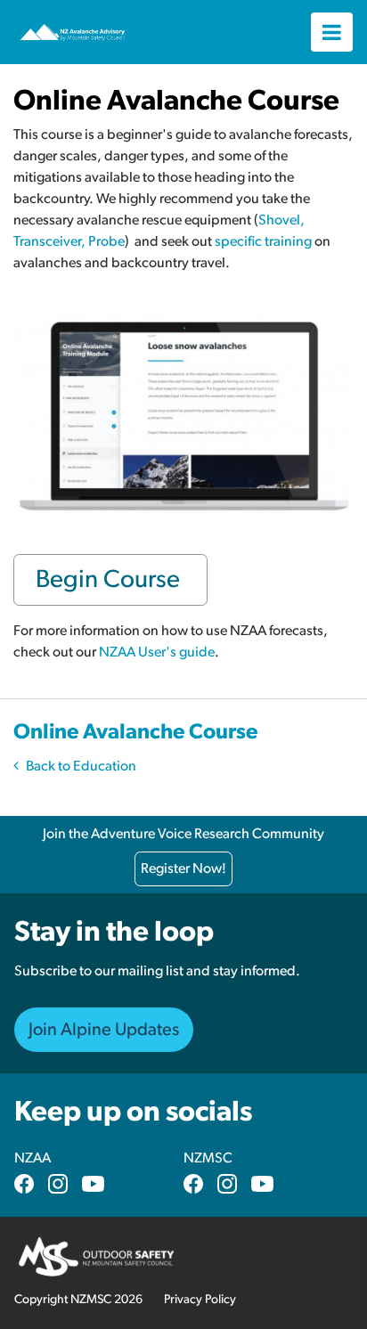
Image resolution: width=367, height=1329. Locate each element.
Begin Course (110, 579)
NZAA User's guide (157, 652)
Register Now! (183, 868)
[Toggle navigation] (332, 31)
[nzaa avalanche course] (183, 413)
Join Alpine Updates (104, 1030)
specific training (263, 241)
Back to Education (81, 766)
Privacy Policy (200, 1299)
